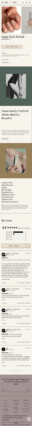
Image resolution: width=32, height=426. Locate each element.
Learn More (5, 138)
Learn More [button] (6, 419)
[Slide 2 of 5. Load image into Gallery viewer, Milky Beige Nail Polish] (5, 31)
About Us (6, 403)
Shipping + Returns (16, 408)
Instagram (26, 403)
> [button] (21, 370)
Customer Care (16, 404)
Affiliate (26, 411)
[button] (27, 283)
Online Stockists (6, 409)
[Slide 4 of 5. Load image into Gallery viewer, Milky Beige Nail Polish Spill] (8, 31)
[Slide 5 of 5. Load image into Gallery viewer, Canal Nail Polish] (9, 31)
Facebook (26, 406)
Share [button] (5, 283)
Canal (3, 299)
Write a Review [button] (14, 246)
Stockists (6, 406)
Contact (16, 412)
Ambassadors (26, 409)
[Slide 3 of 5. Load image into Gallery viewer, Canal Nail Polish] (6, 31)
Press (6, 413)
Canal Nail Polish (6, 279)
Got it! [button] (16, 423)
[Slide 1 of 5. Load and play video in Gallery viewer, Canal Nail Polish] (4, 31)
